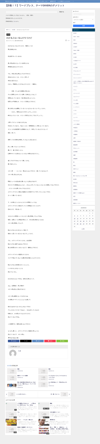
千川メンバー (76, 148)
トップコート (76, 107)
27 (83, 223)
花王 (74, 196)
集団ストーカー (77, 203)
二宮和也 (75, 131)
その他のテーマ (77, 60)
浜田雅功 (75, 189)
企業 (74, 137)
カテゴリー (76, 17)
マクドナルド (76, 120)
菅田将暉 (75, 199)
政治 (74, 165)
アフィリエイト (77, 74)
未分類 (8, 34)
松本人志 (75, 182)
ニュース (75, 117)
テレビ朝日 (75, 103)
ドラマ (74, 113)
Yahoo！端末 (76, 50)
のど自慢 (75, 67)
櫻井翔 (74, 186)
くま (68, 40)
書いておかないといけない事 (80, 175)
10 (74, 218)
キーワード (76, 11)
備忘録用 (75, 144)
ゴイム (74, 89)
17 (74, 221)
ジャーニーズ (76, 93)
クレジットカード (77, 77)
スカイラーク (76, 96)
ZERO (74, 53)
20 (83, 221)
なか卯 (74, 64)
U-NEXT (75, 46)
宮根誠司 (75, 158)
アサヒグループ (77, 71)
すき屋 (74, 57)
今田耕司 (75, 134)
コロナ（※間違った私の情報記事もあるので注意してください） (83, 82)
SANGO (75, 43)
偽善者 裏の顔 (77, 141)
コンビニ (75, 86)
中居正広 (75, 127)
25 (77, 223)
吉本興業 (75, 151)
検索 (84, 25)
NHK (74, 40)
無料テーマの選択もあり (79, 192)
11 (77, 218)
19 (80, 221)
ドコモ (74, 110)
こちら (14, 21)
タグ (74, 22)
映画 (74, 172)
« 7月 (83, 228)
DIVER (74, 33)
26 (80, 223)
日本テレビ (75, 168)
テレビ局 (75, 100)
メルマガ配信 (76, 124)
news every (76, 36)
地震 (74, 155)
